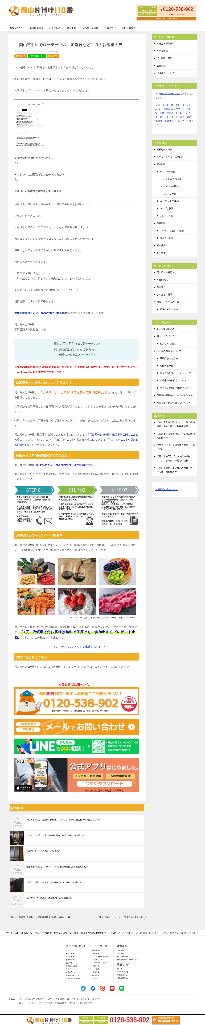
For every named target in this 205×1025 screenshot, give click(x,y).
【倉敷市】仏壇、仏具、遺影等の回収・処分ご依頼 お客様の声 (55, 835)
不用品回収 (162, 51)
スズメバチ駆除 (171, 186)
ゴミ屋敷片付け (164, 58)
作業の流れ (162, 279)
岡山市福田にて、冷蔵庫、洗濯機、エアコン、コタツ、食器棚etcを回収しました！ (63, 820)
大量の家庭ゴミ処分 (26, 313)
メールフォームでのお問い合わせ (167, 18)
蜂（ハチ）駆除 (168, 171)
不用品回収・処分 (37, 56)
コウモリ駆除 (166, 238)
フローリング (162, 105)
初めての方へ (16, 27)
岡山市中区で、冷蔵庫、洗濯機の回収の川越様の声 (49, 898)
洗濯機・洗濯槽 (163, 121)
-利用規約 (120, 953)
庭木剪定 (161, 252)
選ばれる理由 (36, 27)
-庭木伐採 (95, 972)
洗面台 (170, 113)
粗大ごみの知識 (168, 343)
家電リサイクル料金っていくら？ (173, 402)
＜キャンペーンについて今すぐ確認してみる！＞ (77, 646)
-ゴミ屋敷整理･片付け (100, 956)
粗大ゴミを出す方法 (167, 336)
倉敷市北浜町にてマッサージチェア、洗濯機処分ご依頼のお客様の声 (57, 867)
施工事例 (71, 27)
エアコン (175, 105)
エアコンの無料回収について (174, 388)
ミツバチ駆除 (169, 193)
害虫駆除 (161, 164)
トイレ (179, 113)
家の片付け (47, 313)
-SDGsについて (122, 972)
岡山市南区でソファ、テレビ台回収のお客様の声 (121, 917)
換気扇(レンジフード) (174, 109)
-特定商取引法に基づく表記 (127, 960)
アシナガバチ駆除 (172, 179)
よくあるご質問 (164, 294)
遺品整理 (61, 313)
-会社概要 (120, 950)
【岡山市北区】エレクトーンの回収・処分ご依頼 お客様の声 (54, 882)
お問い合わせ (128, 27)
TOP (63, 932)
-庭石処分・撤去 (98, 960)
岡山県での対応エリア (168, 272)
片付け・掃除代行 (166, 43)
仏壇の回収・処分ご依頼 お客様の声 (43, 851)
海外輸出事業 (166, 365)
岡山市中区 (53, 56)
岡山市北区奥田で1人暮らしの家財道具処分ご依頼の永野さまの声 (40, 917)
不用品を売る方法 (169, 358)
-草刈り (95, 978)
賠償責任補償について (74, 975)
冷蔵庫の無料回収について (173, 380)
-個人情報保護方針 (123, 956)
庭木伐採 (161, 245)
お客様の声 (55, 27)
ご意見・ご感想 (90, 27)
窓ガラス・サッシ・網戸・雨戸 (175, 117)
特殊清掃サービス (166, 73)
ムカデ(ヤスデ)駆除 (169, 201)
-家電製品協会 (122, 975)
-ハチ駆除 (95, 969)
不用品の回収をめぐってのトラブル (175, 395)
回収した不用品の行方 (168, 302)
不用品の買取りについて (169, 351)
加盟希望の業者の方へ (166, 489)
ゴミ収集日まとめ (166, 329)
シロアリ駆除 (166, 216)
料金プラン (110, 27)
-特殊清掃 (95, 966)
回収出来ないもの (169, 309)
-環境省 (119, 969)
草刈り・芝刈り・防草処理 (170, 157)
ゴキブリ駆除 (166, 208)
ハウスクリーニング (170, 93)
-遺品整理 (95, 953)
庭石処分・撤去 (164, 149)
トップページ (71, 950)
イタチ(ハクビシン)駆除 (172, 230)
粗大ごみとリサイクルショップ (175, 373)
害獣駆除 (161, 223)
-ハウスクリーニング (99, 963)
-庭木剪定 (95, 975)
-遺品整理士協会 (123, 978)
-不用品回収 (96, 950)
